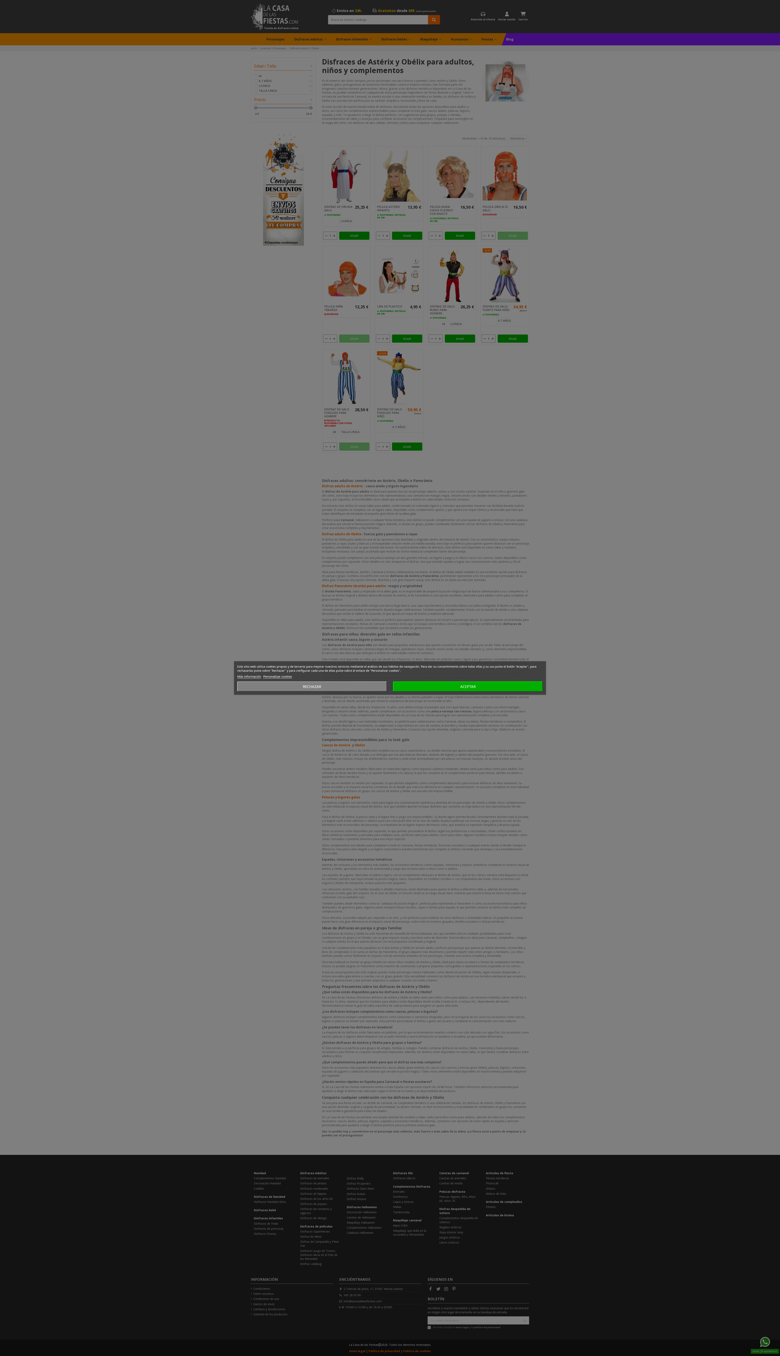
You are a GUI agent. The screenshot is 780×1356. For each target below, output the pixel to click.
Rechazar (312, 686)
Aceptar (468, 686)
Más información (249, 676)
